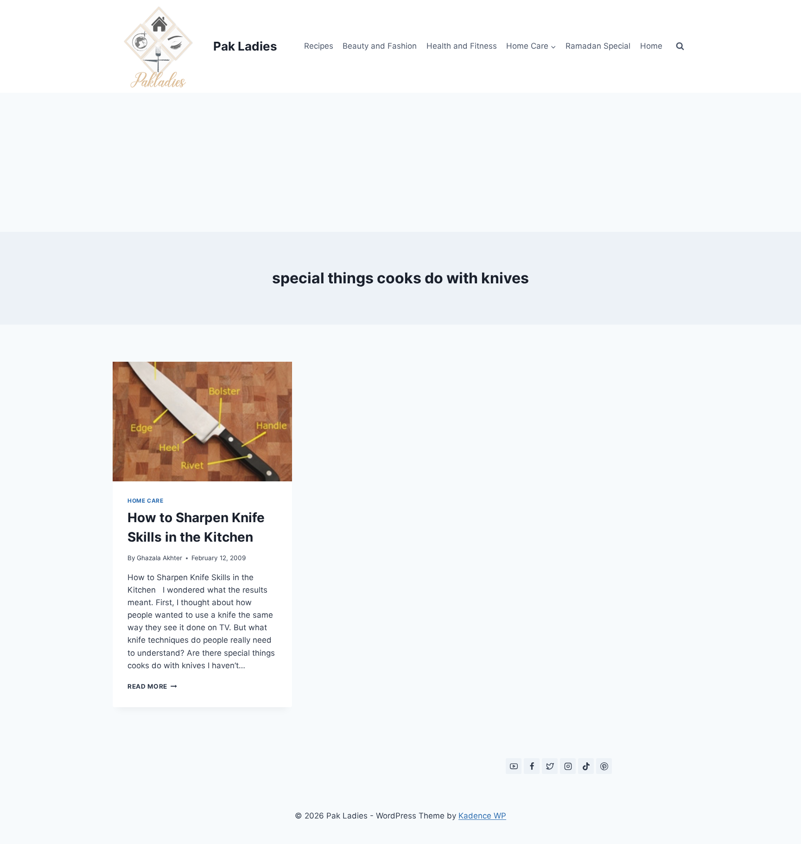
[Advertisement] (400, 162)
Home (651, 46)
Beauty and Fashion (380, 46)
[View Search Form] (680, 46)
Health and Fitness (461, 46)
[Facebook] (532, 766)
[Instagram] (568, 766)
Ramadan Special (598, 46)
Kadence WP (482, 815)
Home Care (145, 500)
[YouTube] (513, 766)
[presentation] (202, 421)
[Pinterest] (604, 766)
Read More (152, 686)
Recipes (318, 46)
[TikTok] (586, 766)
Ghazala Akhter (159, 558)
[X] (550, 766)
